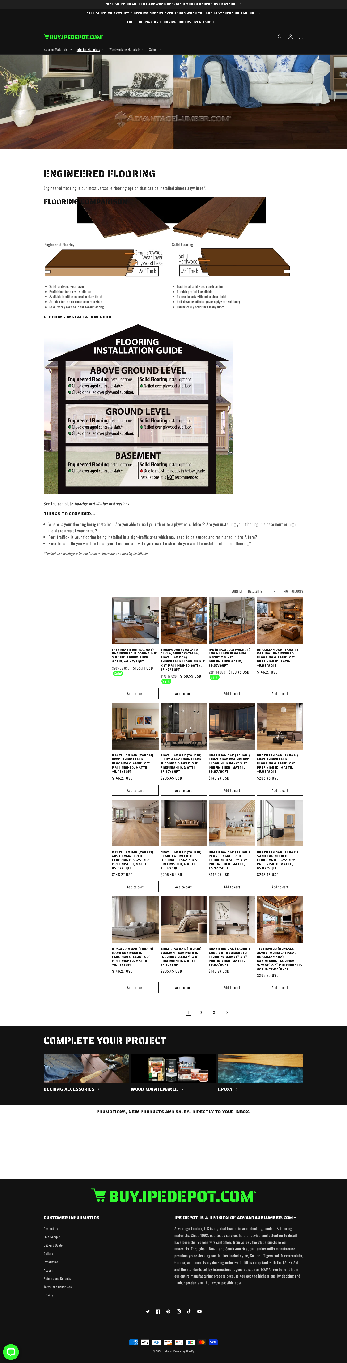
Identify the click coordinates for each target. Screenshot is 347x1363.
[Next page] (227, 1012)
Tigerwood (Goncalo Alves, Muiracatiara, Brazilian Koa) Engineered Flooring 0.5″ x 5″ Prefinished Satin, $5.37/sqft (183, 660)
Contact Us (51, 1228)
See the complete (86, 504)
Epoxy (225, 1089)
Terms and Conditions (58, 1286)
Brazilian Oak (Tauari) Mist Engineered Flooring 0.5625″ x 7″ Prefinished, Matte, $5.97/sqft (132, 860)
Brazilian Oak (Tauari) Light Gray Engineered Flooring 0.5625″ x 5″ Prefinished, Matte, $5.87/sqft (181, 763)
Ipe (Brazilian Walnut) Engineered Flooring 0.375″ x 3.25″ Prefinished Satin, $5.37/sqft (229, 658)
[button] (57, 49)
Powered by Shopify (184, 1351)
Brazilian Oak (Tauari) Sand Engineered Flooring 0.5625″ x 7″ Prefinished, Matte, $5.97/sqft (132, 957)
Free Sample (52, 1236)
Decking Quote (53, 1245)
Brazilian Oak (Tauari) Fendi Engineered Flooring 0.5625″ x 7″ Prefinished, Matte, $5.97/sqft (132, 763)
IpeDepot (168, 1351)
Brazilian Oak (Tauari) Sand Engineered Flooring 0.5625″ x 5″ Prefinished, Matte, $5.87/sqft (277, 860)
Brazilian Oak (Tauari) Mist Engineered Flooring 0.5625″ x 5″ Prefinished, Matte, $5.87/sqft (277, 763)
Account (49, 1270)
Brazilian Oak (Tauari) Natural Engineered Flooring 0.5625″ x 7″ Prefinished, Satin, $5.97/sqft (277, 658)
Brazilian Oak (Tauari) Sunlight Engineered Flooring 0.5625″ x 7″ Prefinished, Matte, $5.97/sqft (229, 957)
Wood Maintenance (154, 1089)
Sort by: (237, 591)
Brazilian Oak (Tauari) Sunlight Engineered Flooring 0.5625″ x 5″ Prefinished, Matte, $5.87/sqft (181, 957)
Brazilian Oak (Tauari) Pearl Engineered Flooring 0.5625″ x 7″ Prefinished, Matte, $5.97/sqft (229, 860)
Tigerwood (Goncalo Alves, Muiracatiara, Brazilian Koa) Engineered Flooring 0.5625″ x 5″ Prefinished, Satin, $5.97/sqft (279, 959)
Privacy (48, 1294)
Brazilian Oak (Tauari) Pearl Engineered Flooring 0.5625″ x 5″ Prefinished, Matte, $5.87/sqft (181, 860)
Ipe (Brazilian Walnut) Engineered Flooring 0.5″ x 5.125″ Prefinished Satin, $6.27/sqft (135, 656)
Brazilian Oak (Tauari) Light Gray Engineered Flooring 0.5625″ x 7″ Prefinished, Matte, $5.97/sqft (229, 763)
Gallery (48, 1253)
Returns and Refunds (57, 1278)
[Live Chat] (11, 1352)
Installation (51, 1261)
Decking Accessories (69, 1089)
